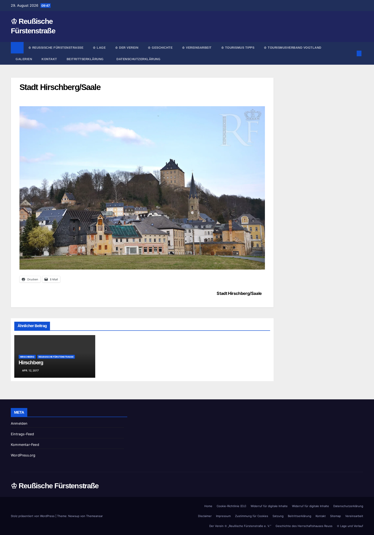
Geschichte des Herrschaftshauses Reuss (304, 526)
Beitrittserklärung (86, 59)
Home (208, 506)
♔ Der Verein (126, 47)
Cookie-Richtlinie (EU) (231, 506)
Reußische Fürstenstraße (56, 356)
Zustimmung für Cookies (251, 516)
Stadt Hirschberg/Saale (239, 293)
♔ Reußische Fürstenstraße (56, 47)
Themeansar (94, 516)
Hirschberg (27, 356)
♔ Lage (99, 47)
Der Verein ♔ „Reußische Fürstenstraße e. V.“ (240, 526)
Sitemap (335, 516)
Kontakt (49, 59)
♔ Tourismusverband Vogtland (292, 47)
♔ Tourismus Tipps (238, 47)
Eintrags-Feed (22, 434)
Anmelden (19, 423)
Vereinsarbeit (354, 516)
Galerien (24, 59)
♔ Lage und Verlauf (350, 526)
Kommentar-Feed (25, 444)
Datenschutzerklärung (138, 59)
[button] (352, 53)
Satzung (278, 516)
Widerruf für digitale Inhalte (269, 506)
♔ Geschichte (160, 47)
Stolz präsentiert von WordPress (33, 516)
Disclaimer (205, 516)
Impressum (223, 516)
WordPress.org (23, 455)
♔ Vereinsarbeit (197, 47)
